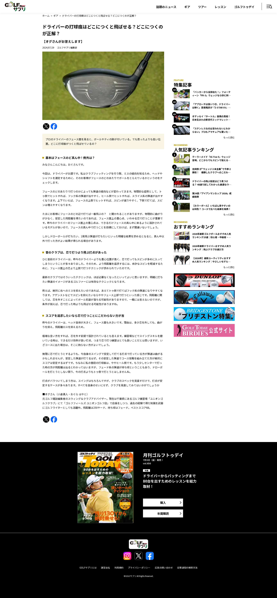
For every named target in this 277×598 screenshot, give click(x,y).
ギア (187, 7)
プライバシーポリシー (139, 567)
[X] (46, 126)
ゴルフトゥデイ (244, 7)
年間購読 (163, 513)
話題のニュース (166, 7)
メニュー (269, 7)
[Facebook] (54, 126)
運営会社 (105, 567)
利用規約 (118, 567)
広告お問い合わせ (164, 567)
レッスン (220, 7)
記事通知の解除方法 (187, 567)
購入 (163, 502)
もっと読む (229, 137)
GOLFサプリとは (88, 567)
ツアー (202, 7)
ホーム (46, 15)
